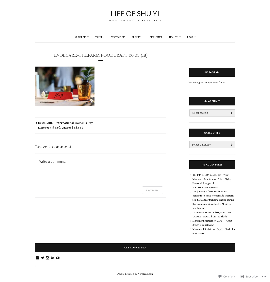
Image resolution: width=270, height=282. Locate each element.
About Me (80, 37)
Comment (152, 190)
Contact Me (117, 37)
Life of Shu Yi (135, 13)
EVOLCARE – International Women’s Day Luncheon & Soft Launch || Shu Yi (65, 125)
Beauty (136, 37)
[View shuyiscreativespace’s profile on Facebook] (38, 258)
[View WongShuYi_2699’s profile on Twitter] (42, 258)
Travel (99, 37)
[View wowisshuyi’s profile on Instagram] (48, 258)
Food (190, 37)
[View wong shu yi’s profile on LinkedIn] (53, 258)
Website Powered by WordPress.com (135, 274)
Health (173, 37)
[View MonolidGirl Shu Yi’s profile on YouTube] (58, 258)
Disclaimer (156, 37)
